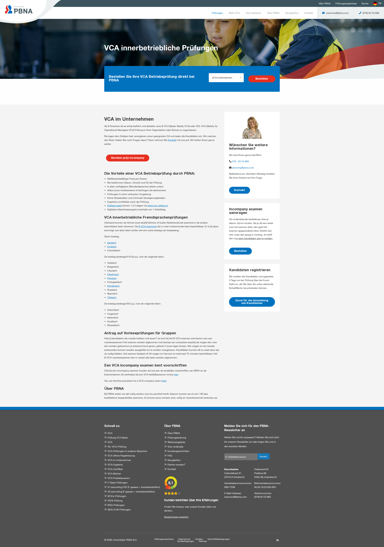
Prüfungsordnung (177, 437)
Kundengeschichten (178, 451)
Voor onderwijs (175, 446)
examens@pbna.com (235, 496)
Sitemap (203, 541)
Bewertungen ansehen (176, 517)
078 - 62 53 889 (240, 161)
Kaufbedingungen (185, 541)
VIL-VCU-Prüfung (117, 446)
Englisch (112, 246)
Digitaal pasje (114, 205)
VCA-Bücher (114, 473)
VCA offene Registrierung (121, 455)
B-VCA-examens (147, 226)
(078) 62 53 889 (262, 496)
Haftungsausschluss (164, 539)
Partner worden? (176, 464)
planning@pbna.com (243, 167)
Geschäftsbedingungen (219, 539)
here (164, 380)
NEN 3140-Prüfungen (119, 509)
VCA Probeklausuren (119, 478)
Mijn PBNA (325, 3)
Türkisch (111, 297)
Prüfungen (217, 13)
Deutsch (111, 242)
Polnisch (112, 278)
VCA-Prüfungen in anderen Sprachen (127, 451)
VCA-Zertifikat (115, 469)
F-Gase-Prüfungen (118, 482)
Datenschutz (184, 539)
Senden (263, 456)
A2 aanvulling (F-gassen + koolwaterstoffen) (131, 491)
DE (380, 3)
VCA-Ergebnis (115, 464)
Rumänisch (113, 286)
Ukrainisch (113, 274)
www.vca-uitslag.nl (157, 205)
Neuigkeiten (291, 13)
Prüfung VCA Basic (118, 437)
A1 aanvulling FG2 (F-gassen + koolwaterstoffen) (134, 487)
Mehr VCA (234, 13)
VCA (110, 433)
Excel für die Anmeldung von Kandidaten (252, 302)
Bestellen (261, 79)
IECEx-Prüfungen (117, 496)
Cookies (199, 539)
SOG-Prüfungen (116, 505)
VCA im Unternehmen (119, 460)
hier (176, 374)
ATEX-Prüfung (115, 500)
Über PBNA (273, 13)
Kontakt (308, 13)
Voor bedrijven (253, 13)
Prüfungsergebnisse (346, 3)
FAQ (170, 455)
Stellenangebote (176, 442)
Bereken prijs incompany (127, 158)
